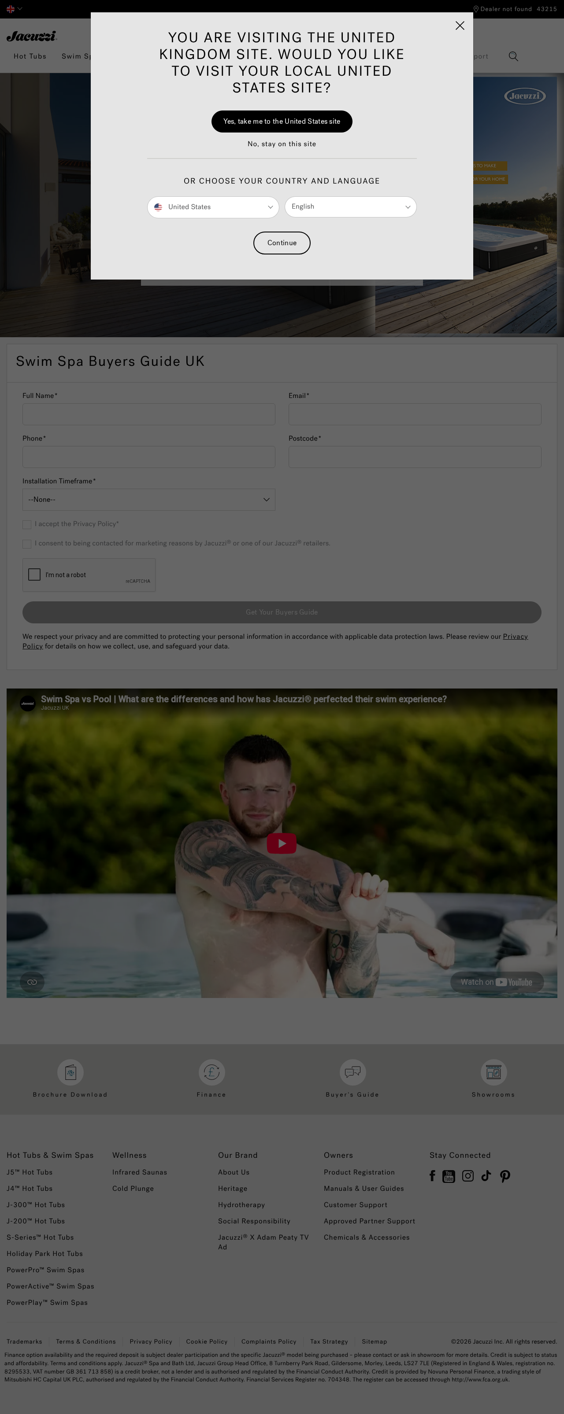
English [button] (303, 206)
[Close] (460, 25)
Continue (282, 242)
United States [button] (189, 206)
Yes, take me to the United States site (281, 121)
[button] (282, 149)
